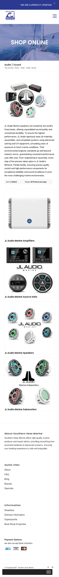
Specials (8, 488)
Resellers (9, 510)
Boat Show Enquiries (15, 524)
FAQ (6, 474)
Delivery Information (14, 514)
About (7, 469)
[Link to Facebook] (48, 567)
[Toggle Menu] (48, 572)
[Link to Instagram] (52, 567)
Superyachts (10, 519)
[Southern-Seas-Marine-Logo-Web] (24, 15)
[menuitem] (53, 13)
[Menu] (53, 13)
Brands (8, 483)
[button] (54, 3)
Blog (6, 479)
